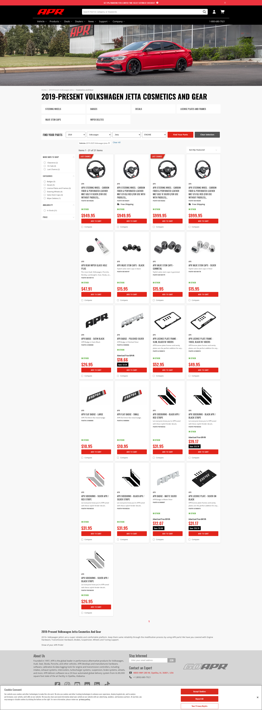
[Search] (203, 12)
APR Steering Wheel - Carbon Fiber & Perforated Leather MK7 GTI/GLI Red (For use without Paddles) (202, 192)
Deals (67, 21)
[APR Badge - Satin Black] (96, 320)
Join (171, 660)
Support (103, 21)
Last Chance (53, 169)
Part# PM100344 (195, 427)
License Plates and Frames (59, 188)
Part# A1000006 (123, 345)
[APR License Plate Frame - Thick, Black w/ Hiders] (203, 320)
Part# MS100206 (87, 201)
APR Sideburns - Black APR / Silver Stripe (130, 498)
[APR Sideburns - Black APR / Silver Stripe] (132, 478)
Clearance (52, 162)
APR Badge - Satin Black (92, 338)
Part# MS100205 (195, 201)
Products (54, 21)
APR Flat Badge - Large (92, 414)
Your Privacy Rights (199, 706)
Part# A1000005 (87, 421)
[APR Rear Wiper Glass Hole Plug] (96, 247)
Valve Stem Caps (55, 195)
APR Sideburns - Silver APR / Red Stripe (95, 498)
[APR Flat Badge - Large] (96, 396)
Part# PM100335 (87, 590)
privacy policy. (84, 699)
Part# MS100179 (159, 275)
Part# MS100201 (123, 201)
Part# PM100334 (123, 508)
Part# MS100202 (159, 201)
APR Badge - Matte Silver (165, 496)
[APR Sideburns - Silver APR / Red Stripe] (96, 478)
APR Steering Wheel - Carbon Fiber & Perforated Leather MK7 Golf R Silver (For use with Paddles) (167, 192)
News (91, 21)
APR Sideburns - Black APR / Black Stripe (202, 416)
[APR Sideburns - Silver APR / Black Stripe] (96, 560)
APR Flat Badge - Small (128, 414)
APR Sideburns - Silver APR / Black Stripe (95, 579)
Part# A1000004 (123, 421)
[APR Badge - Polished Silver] (132, 320)
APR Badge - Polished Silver (130, 338)
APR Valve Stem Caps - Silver (202, 265)
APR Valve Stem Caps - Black (130, 265)
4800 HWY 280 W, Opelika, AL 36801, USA (153, 672)
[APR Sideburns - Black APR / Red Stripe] (168, 396)
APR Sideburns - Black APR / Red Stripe (166, 416)
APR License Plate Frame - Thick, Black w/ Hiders (201, 340)
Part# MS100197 (123, 272)
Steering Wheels (54, 191)
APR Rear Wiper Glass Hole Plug (94, 267)
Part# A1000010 (195, 351)
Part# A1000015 (195, 508)
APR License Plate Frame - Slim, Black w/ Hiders (165, 340)
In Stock (52, 210)
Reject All (199, 698)
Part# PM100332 (159, 427)
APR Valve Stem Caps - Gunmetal (163, 267)
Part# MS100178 (195, 272)
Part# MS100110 (87, 278)
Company (118, 21)
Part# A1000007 (159, 502)
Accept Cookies (199, 691)
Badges (51, 181)
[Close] (258, 697)
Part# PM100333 (87, 508)
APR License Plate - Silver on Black (202, 498)
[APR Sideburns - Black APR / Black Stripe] (203, 396)
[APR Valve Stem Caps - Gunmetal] (168, 247)
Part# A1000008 (87, 345)
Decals (51, 185)
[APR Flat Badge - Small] (132, 396)
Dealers (79, 21)
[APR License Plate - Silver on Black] (203, 478)
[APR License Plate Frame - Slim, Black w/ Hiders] (168, 320)
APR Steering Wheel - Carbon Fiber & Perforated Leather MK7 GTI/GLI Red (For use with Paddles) (131, 192)
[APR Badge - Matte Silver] (168, 478)
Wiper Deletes (54, 198)
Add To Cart (96, 221)
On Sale (51, 166)
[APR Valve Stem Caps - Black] (132, 247)
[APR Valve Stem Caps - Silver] (203, 247)
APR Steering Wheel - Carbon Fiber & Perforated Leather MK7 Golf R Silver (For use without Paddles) (95, 192)
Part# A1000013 (159, 351)
